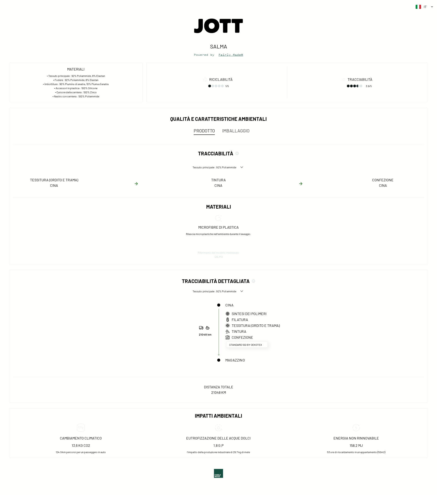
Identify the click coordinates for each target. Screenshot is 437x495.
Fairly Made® (230, 55)
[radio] (209, 86)
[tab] (204, 130)
